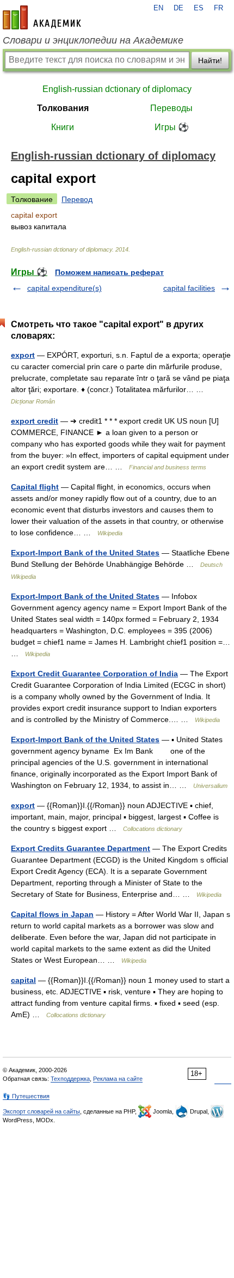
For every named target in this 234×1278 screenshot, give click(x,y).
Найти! (210, 60)
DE (178, 8)
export (23, 355)
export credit (34, 421)
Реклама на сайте (118, 1078)
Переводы (171, 108)
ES (199, 8)
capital (23, 980)
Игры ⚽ (172, 127)
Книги (62, 127)
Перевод (77, 199)
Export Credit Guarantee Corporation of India (94, 673)
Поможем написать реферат (109, 272)
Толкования (63, 108)
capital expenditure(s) (64, 288)
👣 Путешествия (26, 1096)
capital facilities (189, 288)
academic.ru (42, 17)
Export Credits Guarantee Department (80, 848)
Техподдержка (70, 1078)
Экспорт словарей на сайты (41, 1111)
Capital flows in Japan (52, 914)
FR (218, 8)
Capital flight (35, 486)
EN (158, 8)
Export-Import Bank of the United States (85, 552)
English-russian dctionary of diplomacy (117, 89)
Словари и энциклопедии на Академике (93, 40)
